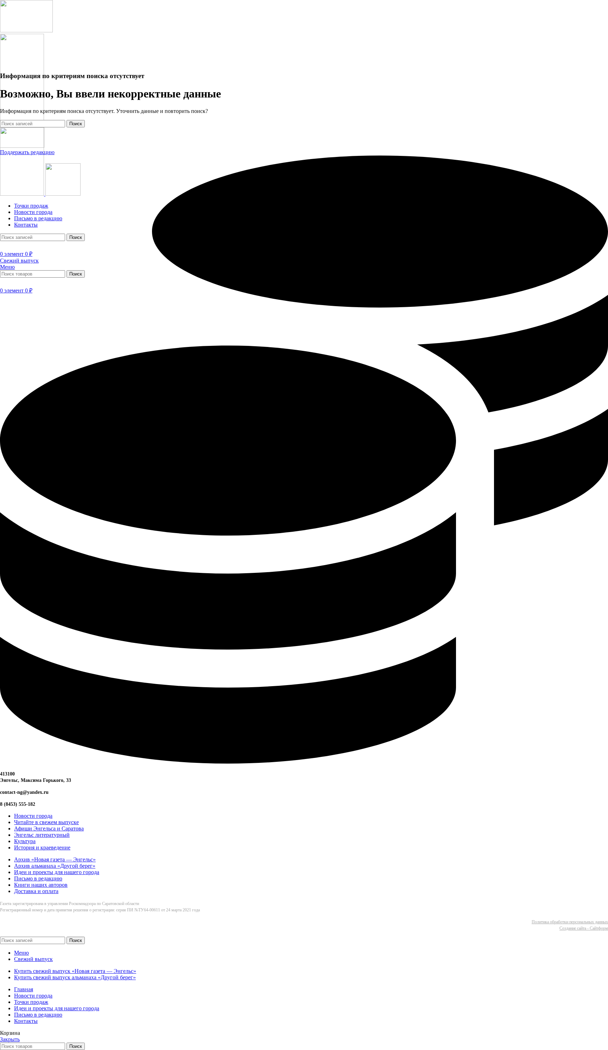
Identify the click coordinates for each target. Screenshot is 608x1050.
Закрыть (10, 1039)
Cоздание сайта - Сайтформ (583, 928)
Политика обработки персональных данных (570, 921)
